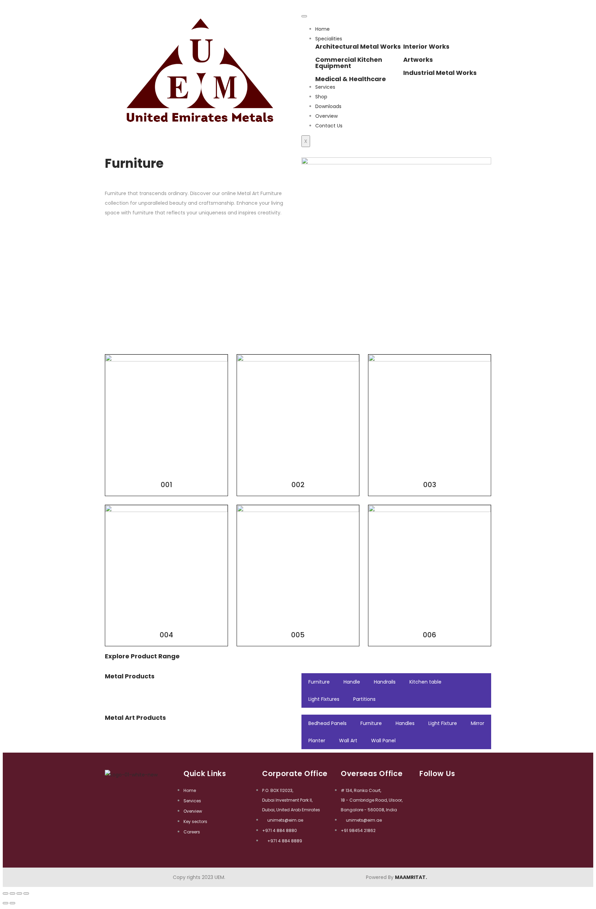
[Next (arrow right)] (12, 903)
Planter (316, 740)
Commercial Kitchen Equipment (348, 62)
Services (325, 87)
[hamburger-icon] (304, 16)
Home (322, 29)
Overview (326, 116)
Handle (352, 681)
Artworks (418, 59)
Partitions (364, 699)
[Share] (12, 893)
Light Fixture (442, 723)
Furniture (319, 681)
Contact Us (328, 125)
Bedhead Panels (327, 723)
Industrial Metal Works (440, 72)
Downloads (328, 106)
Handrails (385, 681)
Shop (321, 96)
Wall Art (348, 740)
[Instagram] (439, 787)
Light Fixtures (323, 699)
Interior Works (426, 46)
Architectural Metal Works (358, 46)
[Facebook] (425, 787)
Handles (405, 723)
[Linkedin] (453, 787)
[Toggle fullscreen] (19, 893)
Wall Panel (383, 740)
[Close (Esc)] (5, 893)
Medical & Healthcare (350, 79)
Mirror (477, 723)
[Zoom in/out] (26, 893)
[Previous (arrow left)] (5, 903)
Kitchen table (425, 681)
